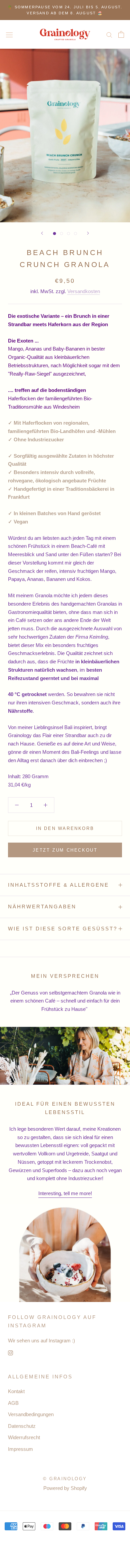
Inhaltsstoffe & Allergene (58, 885)
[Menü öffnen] (9, 34)
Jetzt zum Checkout (65, 850)
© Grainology (65, 1478)
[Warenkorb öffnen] (121, 34)
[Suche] (109, 35)
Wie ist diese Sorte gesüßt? (62, 928)
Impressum (20, 1449)
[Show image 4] (75, 233)
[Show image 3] (68, 233)
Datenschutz (22, 1426)
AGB (13, 1403)
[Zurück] (42, 233)
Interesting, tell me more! (65, 1193)
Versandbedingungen (31, 1414)
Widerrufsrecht (24, 1437)
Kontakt (16, 1391)
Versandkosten (83, 291)
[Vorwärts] (88, 233)
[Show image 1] (54, 233)
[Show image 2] (61, 233)
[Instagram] (10, 1353)
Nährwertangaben (42, 906)
